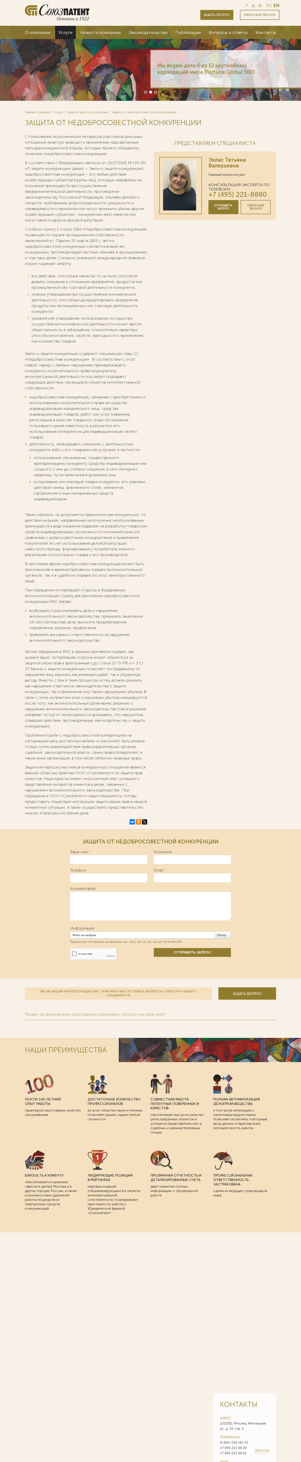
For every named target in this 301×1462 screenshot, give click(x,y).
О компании (37, 32)
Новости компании (100, 32)
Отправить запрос (223, 207)
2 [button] (150, 92)
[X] (144, 822)
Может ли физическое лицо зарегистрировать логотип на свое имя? (95, 1014)
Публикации (188, 32)
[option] (150, 63)
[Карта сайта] (253, 5)
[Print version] (260, 5)
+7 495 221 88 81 (233, 1453)
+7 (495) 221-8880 (237, 194)
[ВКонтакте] (132, 822)
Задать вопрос (217, 15)
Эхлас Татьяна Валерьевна (227, 163)
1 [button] (145, 92)
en (276, 5)
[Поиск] (246, 5)
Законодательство (148, 32)
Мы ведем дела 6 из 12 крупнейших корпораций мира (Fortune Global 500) (206, 68)
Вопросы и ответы (228, 32)
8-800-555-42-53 (234, 1442)
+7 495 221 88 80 (233, 1448)
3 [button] (155, 92)
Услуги (65, 32)
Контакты (266, 32)
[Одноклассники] (138, 822)
